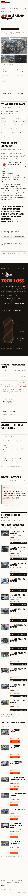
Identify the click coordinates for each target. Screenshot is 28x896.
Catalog (16, 1)
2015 (4, 10)
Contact (22, 1)
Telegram (20, 892)
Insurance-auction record (9, 8)
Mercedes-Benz (13, 880)
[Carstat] (5, 2)
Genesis (3, 882)
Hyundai (3, 880)
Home (12, 1)
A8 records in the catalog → (10, 714)
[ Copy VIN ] (14, 128)
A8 (25, 8)
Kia (7, 880)
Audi (21, 8)
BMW (19, 880)
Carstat (3, 885)
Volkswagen (9, 882)
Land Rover (16, 882)
